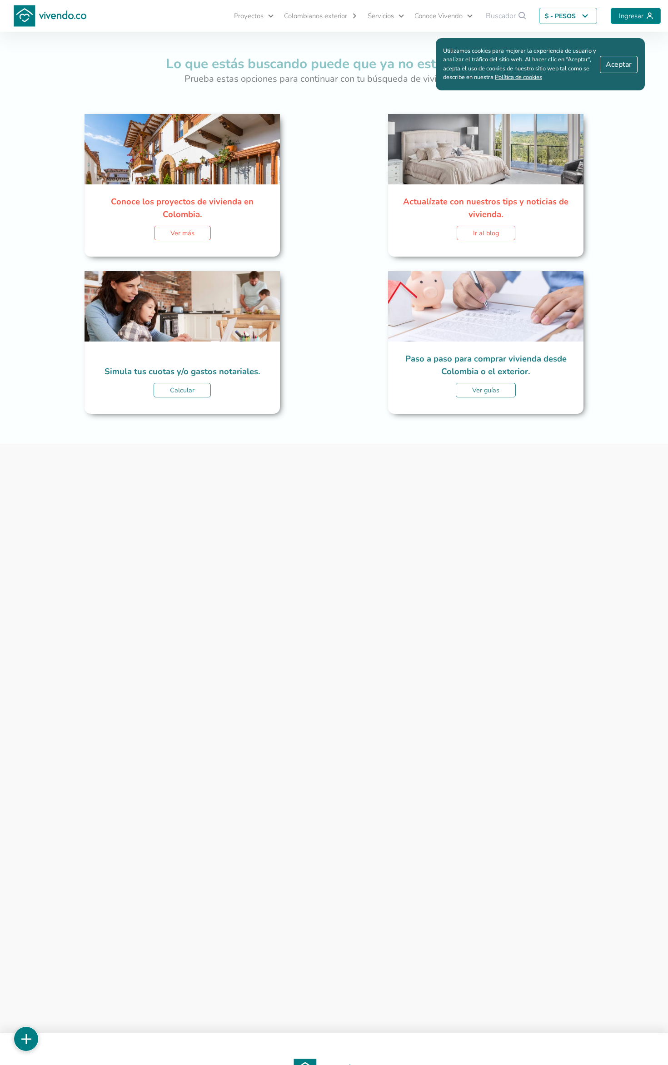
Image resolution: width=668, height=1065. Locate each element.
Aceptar (619, 64)
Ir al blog (486, 233)
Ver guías (485, 390)
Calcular (182, 390)
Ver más (182, 233)
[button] (250, 16)
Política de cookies (518, 77)
